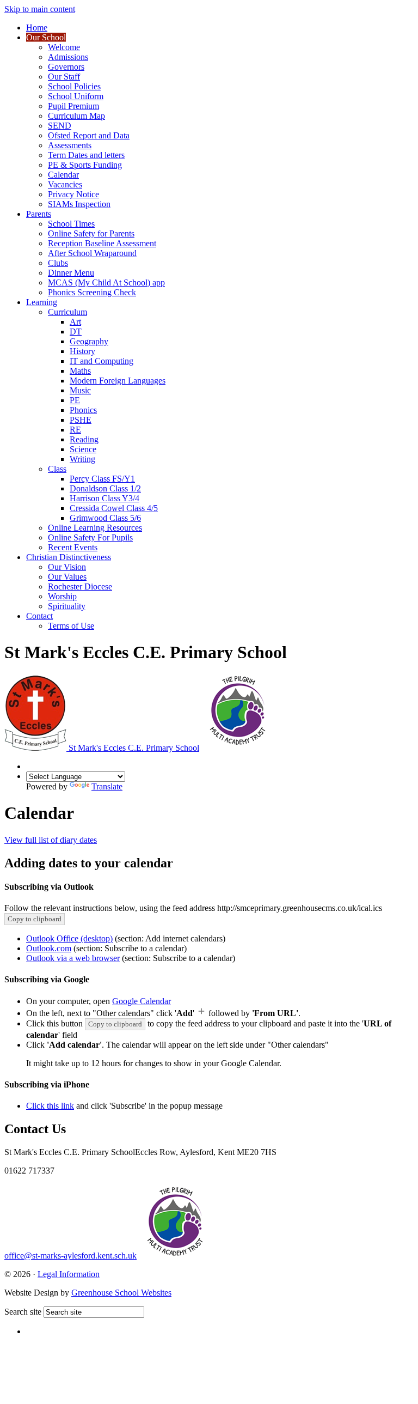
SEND (59, 125)
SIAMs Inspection (79, 204)
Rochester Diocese (80, 586)
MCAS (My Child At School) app (106, 282)
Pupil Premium (73, 106)
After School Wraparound (92, 253)
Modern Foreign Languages (117, 380)
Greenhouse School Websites (121, 1292)
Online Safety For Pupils (90, 537)
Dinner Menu (71, 272)
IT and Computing (101, 361)
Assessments (69, 145)
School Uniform (75, 96)
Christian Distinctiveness (68, 557)
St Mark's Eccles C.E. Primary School (134, 747)
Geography (89, 341)
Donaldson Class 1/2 (105, 488)
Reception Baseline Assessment (102, 243)
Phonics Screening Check (92, 292)
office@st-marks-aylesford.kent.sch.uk (70, 1255)
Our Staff (64, 76)
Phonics (83, 410)
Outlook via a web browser (73, 958)
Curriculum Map (76, 115)
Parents (38, 213)
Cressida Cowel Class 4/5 (114, 508)
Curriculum (67, 312)
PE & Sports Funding (85, 164)
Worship (62, 596)
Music (80, 390)
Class (57, 468)
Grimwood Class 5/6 (105, 517)
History (82, 351)
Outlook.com (48, 948)
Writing (82, 459)
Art (75, 321)
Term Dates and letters (86, 155)
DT (76, 331)
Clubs (58, 263)
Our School (46, 37)
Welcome (64, 47)
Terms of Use (71, 625)
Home (36, 27)
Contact (39, 616)
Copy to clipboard (35, 919)
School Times (71, 223)
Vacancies (65, 184)
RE (75, 429)
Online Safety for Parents (91, 233)
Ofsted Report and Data (89, 135)
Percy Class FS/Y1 (102, 478)
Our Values (67, 576)
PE (75, 400)
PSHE (80, 419)
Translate (106, 786)
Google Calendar (141, 1001)
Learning (41, 302)
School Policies (74, 86)
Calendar (63, 174)
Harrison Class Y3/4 (104, 498)
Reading (84, 439)
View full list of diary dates (50, 839)
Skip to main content (39, 9)
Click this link (50, 1105)
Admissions (68, 57)
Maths (80, 370)
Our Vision (67, 567)
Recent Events (72, 547)
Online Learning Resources (95, 527)
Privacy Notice (73, 194)
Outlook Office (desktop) (69, 938)
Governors (66, 66)
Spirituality (66, 606)
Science (83, 449)
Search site (22, 1311)
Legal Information (69, 1274)
